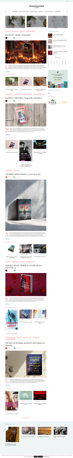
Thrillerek (16, 170)
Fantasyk (8, 31)
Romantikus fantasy (31, 31)
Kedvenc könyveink (49, 11)
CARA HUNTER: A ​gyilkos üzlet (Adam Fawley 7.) (40, 90)
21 (59, 62)
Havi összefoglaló (33, 11)
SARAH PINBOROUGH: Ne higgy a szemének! (40, 153)
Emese (23, 86)
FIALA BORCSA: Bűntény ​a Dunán (40, 323)
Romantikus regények (27, 94)
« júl (48, 67)
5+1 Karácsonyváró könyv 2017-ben (27, 436)
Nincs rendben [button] (40, 456)
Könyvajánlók (15, 11)
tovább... (8, 71)
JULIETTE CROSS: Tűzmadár (17, 35)
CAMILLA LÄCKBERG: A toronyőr (25, 322)
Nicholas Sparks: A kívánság (25, 89)
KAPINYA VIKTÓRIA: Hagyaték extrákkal (23, 98)
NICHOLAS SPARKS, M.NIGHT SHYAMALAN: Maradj (25, 344)
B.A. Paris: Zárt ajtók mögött (11, 333)
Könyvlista (40, 11)
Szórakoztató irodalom (39, 94)
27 (56, 64)
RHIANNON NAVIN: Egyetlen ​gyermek (25, 404)
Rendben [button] (35, 456)
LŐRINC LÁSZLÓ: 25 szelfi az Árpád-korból (11, 257)
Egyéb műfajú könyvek (10, 337)
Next (66, 102)
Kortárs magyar (17, 94)
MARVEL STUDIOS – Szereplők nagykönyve (40, 404)
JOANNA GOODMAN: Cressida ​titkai (12, 90)
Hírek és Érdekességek (24, 11)
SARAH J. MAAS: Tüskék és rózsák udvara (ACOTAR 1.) (23, 266)
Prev (49, 102)
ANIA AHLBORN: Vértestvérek (40, 256)
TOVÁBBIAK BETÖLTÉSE (26, 417)
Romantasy (22, 31)
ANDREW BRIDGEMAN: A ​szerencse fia (23, 174)
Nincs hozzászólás (18, 37)
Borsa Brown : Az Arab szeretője (12, 413)
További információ (46, 456)
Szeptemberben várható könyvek (43, 436)
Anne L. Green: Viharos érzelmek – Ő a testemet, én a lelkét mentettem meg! (26, 165)
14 (59, 61)
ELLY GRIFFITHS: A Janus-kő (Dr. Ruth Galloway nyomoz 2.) (25, 257)
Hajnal (9, 37)
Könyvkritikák (58, 11)
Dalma (9, 86)
